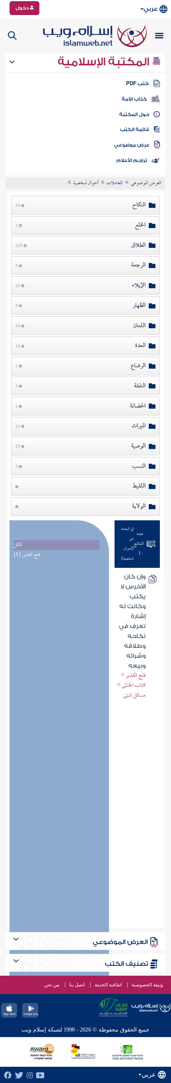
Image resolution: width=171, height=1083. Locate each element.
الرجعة (138, 265)
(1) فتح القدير (27, 555)
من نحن (51, 985)
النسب (139, 466)
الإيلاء (139, 285)
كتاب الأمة (134, 99)
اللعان (139, 326)
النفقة (140, 386)
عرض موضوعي (132, 145)
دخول (23, 8)
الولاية (139, 506)
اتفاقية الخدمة (108, 985)
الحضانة (138, 406)
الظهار (139, 306)
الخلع (140, 225)
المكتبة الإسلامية (105, 61)
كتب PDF (137, 83)
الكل (18, 545)
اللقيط (139, 486)
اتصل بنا (77, 985)
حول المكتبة (134, 114)
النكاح (139, 205)
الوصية (138, 446)
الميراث (139, 426)
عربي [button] (150, 9)
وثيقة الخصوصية (147, 985)
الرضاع (138, 366)
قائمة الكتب (134, 129)
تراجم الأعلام (132, 160)
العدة (140, 346)
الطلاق (138, 245)
